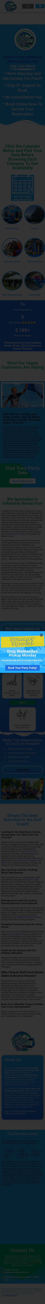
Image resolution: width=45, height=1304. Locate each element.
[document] (22, 652)
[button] (41, 635)
